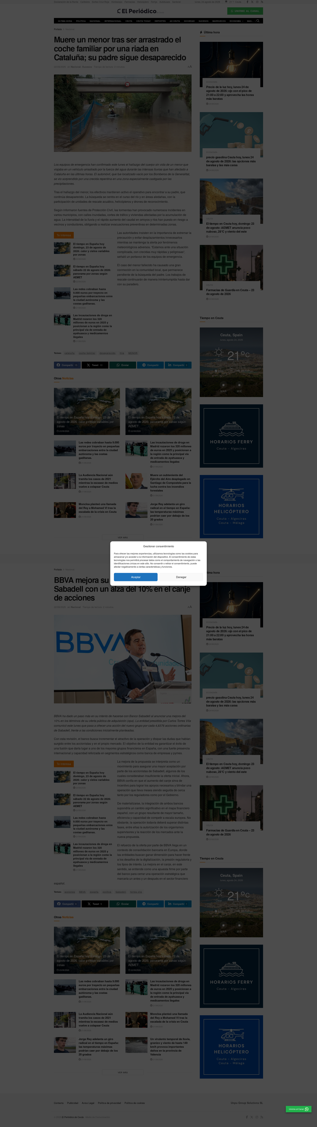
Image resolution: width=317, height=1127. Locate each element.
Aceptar (136, 577)
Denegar (181, 577)
